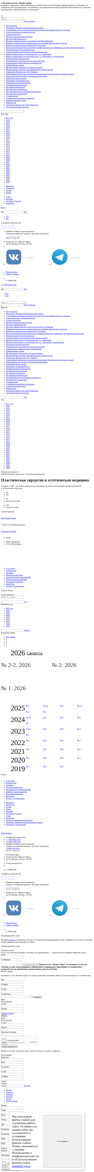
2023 (8, 127)
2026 (8, 120)
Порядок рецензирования (16, 580)
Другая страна (12, 1101)
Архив (8, 190)
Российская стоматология (16, 89)
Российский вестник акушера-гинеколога (23, 92)
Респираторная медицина (16, 85)
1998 (8, 182)
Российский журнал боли (16, 94)
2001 (8, 175)
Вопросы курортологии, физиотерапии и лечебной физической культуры (36, 43)
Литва (8, 1099)
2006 (8, 164)
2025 (8, 122)
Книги (8, 193)
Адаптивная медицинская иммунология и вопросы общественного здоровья (38, 30)
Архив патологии (13, 34)
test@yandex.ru (10, 940)
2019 (8, 136)
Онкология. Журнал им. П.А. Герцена (21, 72)
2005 (8, 166)
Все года (4, 114)
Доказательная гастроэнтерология (20, 50)
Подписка (10, 188)
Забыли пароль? (7, 1013)
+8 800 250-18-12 (13, 848)
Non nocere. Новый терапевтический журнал (24, 28)
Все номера (10, 637)
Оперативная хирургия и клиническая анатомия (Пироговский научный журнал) (40, 74)
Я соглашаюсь (62, 1141)
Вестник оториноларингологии (19, 37)
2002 (8, 173)
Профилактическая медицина (18, 83)
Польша (9, 1097)
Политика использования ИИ (18, 577)
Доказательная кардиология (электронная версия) (26, 52)
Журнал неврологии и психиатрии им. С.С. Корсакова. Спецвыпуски (35, 56)
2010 (8, 155)
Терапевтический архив (16, 100)
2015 (8, 144)
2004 (8, 169)
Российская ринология (15, 87)
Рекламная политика (14, 582)
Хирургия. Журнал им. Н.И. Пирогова (22, 105)
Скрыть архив (7, 590)
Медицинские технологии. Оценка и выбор (24, 67)
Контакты (10, 203)
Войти (4, 1016)
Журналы (10, 186)
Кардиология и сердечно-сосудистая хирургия (25, 61)
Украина (9, 1094)
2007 (8, 162)
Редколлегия (11, 571)
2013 (8, 149)
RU (25, 212)
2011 (8, 153)
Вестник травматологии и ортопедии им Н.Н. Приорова (29, 41)
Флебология (11, 103)
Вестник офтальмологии (16, 39)
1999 (8, 180)
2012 (8, 151)
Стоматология (12, 96)
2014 (8, 147)
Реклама (9, 199)
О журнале (10, 569)
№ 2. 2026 (65, 665)
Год (25, 397)
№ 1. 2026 (14, 688)
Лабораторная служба (15, 65)
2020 (8, 133)
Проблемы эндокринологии (17, 81)
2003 (8, 171)
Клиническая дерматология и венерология (23, 63)
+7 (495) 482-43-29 (8, 285)
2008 (8, 160)
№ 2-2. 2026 (16, 665)
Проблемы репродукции (16, 78)
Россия (27, 1086)
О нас (8, 197)
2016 (8, 142)
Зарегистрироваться (9, 1047)
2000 (8, 177)
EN (7, 216)
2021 (8, 131)
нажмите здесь (21, 1166)
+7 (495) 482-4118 (13, 840)
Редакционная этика (14, 575)
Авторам (9, 573)
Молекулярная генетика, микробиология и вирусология (29, 70)
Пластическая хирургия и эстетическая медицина (26, 76)
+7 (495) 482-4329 (13, 842)
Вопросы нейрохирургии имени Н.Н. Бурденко (26, 45)
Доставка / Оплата (13, 201)
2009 (8, 158)
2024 (8, 125)
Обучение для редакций (16, 825)
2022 (8, 129)
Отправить (37, 997)
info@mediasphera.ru (14, 246)
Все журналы (29, 21)
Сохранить (6, 1170)
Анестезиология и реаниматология (20, 32)
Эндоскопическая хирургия (17, 107)
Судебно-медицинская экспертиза (20, 98)
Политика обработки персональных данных (24, 822)
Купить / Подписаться (15, 586)
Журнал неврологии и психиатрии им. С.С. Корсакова (28, 54)
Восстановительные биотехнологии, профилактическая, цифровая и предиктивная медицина (45, 48)
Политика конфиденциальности (19, 820)
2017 (8, 140)
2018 (8, 138)
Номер (27, 630)
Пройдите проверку (30, 964)
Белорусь (9, 1092)
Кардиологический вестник (17, 59)
